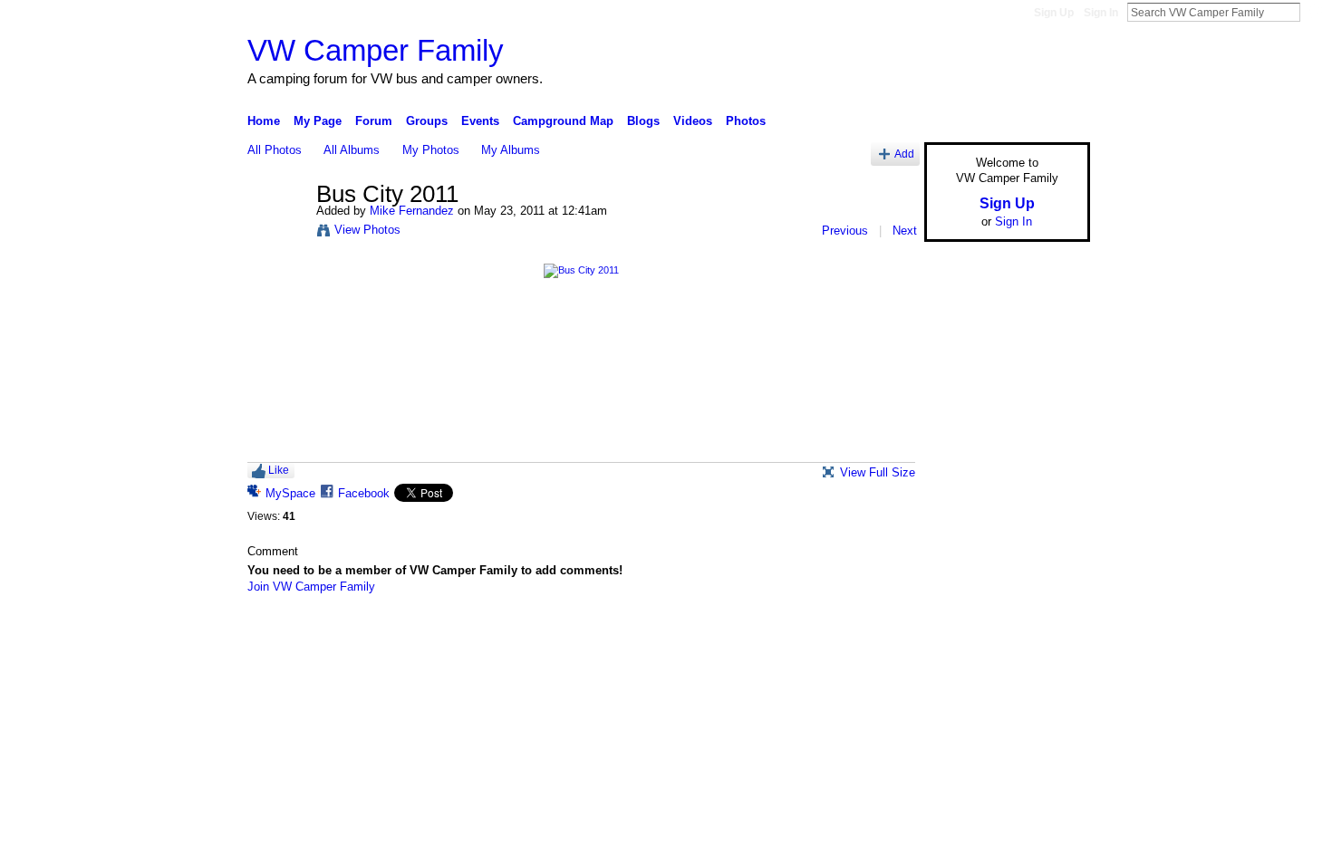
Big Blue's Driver (384, 634)
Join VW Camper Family (311, 586)
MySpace (290, 493)
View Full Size (877, 472)
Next (905, 230)
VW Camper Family (375, 50)
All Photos (274, 150)
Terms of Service (1049, 634)
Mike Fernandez (412, 210)
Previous (845, 230)
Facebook (364, 493)
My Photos (430, 150)
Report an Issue (956, 634)
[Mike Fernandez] (276, 232)
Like (278, 470)
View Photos (367, 229)
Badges (884, 634)
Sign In (1101, 12)
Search (1315, 12)
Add (904, 153)
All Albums (351, 150)
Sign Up (1054, 12)
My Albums (510, 150)
